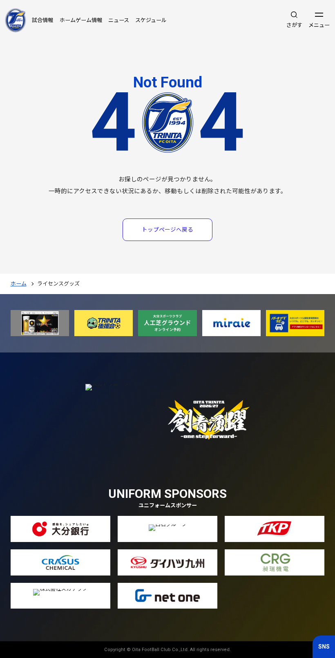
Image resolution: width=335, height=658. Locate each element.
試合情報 (42, 20)
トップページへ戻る (167, 229)
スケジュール (151, 20)
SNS (324, 646)
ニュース (118, 20)
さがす (294, 25)
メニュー (319, 25)
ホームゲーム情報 (81, 20)
